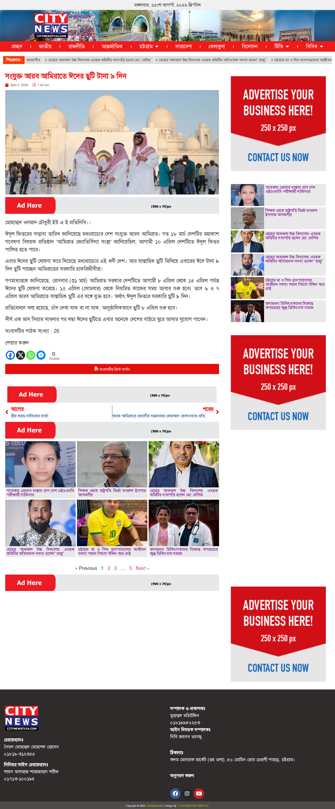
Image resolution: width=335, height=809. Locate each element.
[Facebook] (10, 355)
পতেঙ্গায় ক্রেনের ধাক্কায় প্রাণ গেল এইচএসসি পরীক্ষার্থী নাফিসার (40, 493)
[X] (20, 355)
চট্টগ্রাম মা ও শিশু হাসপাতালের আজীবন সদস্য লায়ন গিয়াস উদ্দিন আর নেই (112, 551)
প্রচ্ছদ (17, 46)
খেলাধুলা (217, 46)
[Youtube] (199, 793)
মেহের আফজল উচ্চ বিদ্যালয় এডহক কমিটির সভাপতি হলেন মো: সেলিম (81, 60)
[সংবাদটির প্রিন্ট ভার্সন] (96, 369)
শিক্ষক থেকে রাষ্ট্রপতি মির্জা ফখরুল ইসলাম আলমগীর (112, 493)
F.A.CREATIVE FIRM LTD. (194, 805)
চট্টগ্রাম (146, 46)
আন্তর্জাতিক (112, 46)
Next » (142, 568)
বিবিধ (311, 46)
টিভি (279, 46)
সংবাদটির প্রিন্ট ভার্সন (114, 369)
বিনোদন (250, 46)
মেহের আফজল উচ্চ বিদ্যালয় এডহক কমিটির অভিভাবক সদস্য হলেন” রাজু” (194, 60)
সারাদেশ (183, 46)
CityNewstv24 (154, 805)
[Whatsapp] (30, 355)
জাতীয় (45, 46)
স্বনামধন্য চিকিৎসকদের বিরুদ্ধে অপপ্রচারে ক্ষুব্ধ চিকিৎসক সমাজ (184, 551)
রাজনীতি (76, 46)
